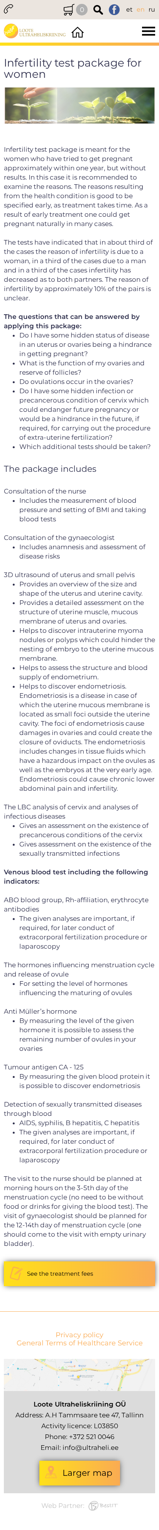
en (141, 9)
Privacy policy (79, 1335)
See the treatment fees (60, 1273)
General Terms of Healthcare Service (80, 1343)
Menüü (122, 31)
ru (152, 9)
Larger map (87, 1473)
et (129, 9)
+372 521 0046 (91, 1437)
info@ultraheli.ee (90, 1447)
